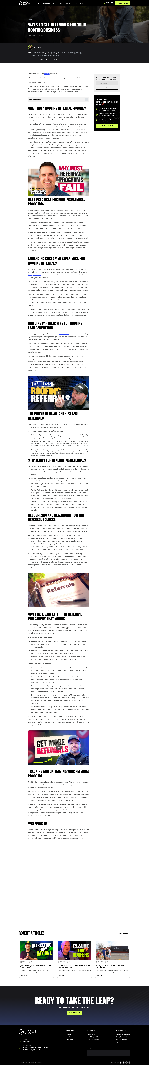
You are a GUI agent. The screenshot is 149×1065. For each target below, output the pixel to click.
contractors (64, 334)
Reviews (75, 3)
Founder (68, 1037)
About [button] (53, 3)
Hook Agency (45, 52)
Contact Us (82, 3)
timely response (34, 275)
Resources (121, 1030)
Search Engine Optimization (95, 1037)
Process (68, 1034)
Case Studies (46, 3)
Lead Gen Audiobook (121, 1039)
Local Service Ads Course (123, 1034)
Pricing (39, 3)
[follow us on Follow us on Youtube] (129, 1062)
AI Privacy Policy (120, 1042)
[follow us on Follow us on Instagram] (126, 1062)
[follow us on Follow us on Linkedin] (121, 1062)
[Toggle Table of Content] (86, 99)
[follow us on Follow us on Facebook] (124, 1062)
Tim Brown (30, 52)
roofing (47, 74)
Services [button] (60, 3)
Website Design (91, 1034)
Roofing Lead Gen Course (123, 1037)
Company (70, 1030)
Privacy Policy (38, 1062)
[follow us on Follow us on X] (118, 1062)
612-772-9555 (109, 3)
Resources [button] (67, 3)
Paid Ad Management (93, 1039)
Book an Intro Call (122, 3)
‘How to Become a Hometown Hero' (50, 54)
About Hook (69, 1039)
